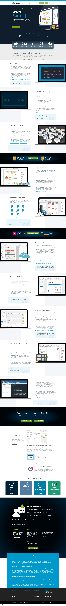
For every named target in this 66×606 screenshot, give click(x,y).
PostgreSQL (26, 141)
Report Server (14, 594)
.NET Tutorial (36, 561)
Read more (40, 493)
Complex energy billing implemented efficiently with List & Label (39, 445)
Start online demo (43, 191)
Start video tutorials (13, 217)
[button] (57, 537)
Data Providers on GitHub (23, 143)
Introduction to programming (14, 79)
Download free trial (39, 420)
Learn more (36, 112)
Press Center (35, 594)
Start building (16, 26)
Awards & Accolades (36, 596)
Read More (11, 493)
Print (33, 59)
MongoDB (36, 570)
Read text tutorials (19, 217)
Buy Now (13, 596)
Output (43, 59)
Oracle (32, 570)
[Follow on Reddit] (52, 602)
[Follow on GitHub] (47, 602)
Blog (12, 597)
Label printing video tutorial (52, 330)
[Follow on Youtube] (50, 602)
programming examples (28, 562)
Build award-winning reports (33, 158)
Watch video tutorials (27, 79)
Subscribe (14, 443)
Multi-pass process (37, 330)
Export (38, 59)
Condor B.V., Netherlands (17, 538)
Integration (24, 59)
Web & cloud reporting (38, 263)
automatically (53, 382)
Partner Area (25, 599)
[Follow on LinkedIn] (49, 602)
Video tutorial (50, 263)
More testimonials (33, 548)
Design (29, 59)
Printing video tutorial (44, 330)
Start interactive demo (26, 420)
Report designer (37, 191)
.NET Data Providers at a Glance (14, 143)
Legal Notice (26, 602)
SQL (52, 569)
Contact (20, 563)
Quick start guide (21, 79)
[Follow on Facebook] (46, 602)
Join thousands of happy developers (33, 233)
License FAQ (13, 595)
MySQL (30, 570)
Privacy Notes (30, 602)
